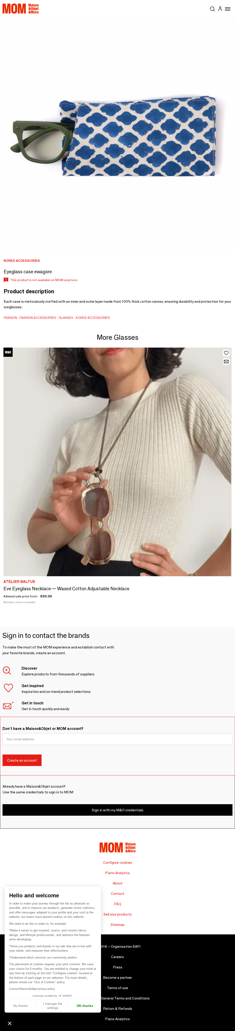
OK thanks (85, 1006)
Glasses (66, 318)
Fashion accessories (38, 318)
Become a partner (117, 977)
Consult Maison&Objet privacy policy (32, 989)
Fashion (10, 318)
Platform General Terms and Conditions (118, 998)
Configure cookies (117, 862)
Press (117, 967)
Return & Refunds (117, 1008)
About (118, 883)
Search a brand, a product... (212, 8)
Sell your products (118, 914)
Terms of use (117, 988)
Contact (117, 893)
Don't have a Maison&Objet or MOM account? (43, 728)
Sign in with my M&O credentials (117, 810)
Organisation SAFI (125, 946)
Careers (117, 957)
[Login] (220, 9)
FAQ (117, 904)
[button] (9, 1023)
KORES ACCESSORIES (93, 318)
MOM (20, 8)
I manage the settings (52, 1006)
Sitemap (118, 924)
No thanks (20, 1006)
